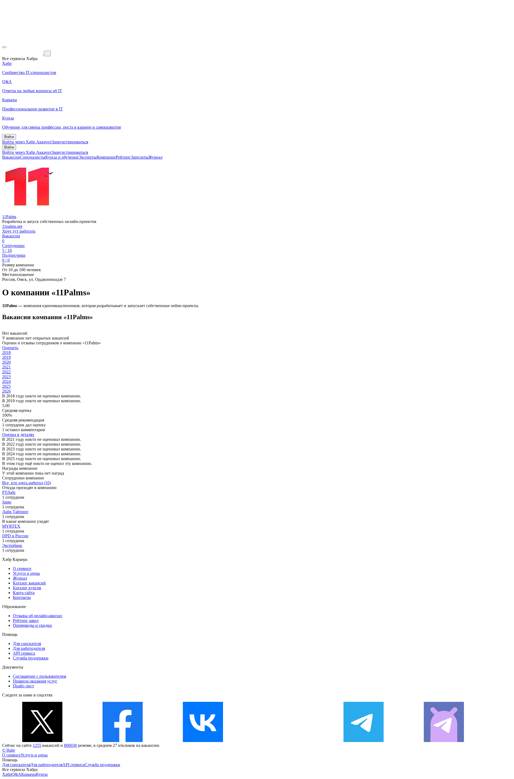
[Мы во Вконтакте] (203, 740)
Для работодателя (29, 648)
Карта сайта (24, 592)
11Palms (9, 216)
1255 (37, 745)
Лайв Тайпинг (15, 511)
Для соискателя (27, 643)
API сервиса (24, 653)
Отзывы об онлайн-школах (37, 615)
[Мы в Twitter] (42, 740)
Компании (106, 157)
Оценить (10, 347)
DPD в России (15, 536)
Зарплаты (139, 157)
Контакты (22, 597)
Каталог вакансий (29, 583)
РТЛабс (9, 492)
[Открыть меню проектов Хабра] (4, 47)
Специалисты (32, 157)
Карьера (28, 774)
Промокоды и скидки (32, 625)
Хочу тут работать (18, 231)
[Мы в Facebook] (122, 740)
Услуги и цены (26, 573)
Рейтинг (123, 157)
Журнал (155, 157)
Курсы (42, 774)
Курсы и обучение (61, 157)
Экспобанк (12, 545)
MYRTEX (11, 526)
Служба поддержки (30, 658)
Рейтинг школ (26, 620)
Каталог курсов (27, 588)
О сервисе (22, 568)
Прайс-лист (23, 686)
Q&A (16, 774)
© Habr (8, 750)
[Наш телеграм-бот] (444, 740)
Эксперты (87, 157)
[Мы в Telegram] (363, 740)
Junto (6, 502)
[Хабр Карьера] (23, 53)
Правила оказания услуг (35, 681)
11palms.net (12, 226)
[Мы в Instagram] (283, 740)
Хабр (7, 774)
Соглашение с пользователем (39, 676)
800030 (70, 745)
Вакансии (11, 157)
